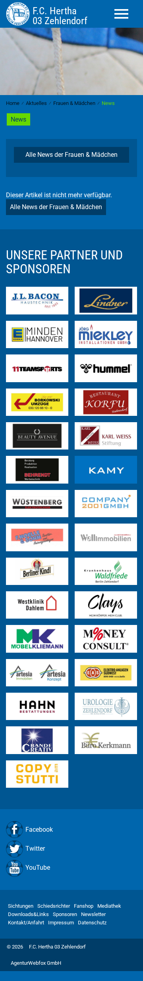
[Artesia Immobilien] (37, 672)
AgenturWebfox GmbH (36, 963)
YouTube (37, 867)
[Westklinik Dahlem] (37, 604)
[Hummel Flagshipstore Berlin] (106, 367)
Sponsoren (65, 914)
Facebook (39, 829)
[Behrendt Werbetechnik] (37, 469)
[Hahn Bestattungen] (37, 706)
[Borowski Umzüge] (37, 401)
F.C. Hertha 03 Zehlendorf (57, 947)
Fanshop (83, 906)
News (18, 119)
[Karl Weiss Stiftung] (106, 435)
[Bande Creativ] (37, 739)
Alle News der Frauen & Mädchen (71, 154)
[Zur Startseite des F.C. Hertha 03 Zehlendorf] (19, 13)
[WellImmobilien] (106, 537)
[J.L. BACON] (37, 300)
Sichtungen (20, 906)
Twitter (35, 848)
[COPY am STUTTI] (37, 773)
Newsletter (93, 914)
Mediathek (109, 906)
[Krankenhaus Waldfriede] (106, 570)
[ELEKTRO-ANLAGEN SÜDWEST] (106, 672)
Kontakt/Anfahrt (26, 923)
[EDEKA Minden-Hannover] (37, 334)
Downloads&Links (28, 914)
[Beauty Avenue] (37, 435)
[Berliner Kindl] (37, 570)
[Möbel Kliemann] (37, 638)
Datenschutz (92, 923)
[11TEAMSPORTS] (37, 367)
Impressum (61, 923)
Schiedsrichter (53, 906)
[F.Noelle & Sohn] (37, 537)
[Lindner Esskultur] (106, 300)
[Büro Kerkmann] (106, 739)
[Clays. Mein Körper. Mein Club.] (106, 604)
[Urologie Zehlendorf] (106, 706)
